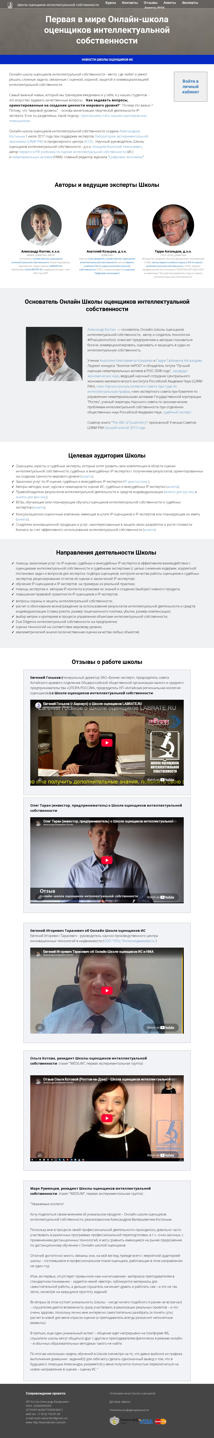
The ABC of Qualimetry (129, 422)
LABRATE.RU (55, 266)
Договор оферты (120, 1401)
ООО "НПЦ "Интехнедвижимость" (130, 941)
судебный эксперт (177, 412)
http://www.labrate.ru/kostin (49, 1422)
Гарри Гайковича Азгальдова (179, 360)
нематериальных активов (32, 157)
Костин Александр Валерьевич (50, 1401)
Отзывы (151, 3)
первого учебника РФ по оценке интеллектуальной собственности (106, 266)
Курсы (111, 3)
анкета (86, 476)
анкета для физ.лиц (31, 497)
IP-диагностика (135, 481)
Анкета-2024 (154, 8)
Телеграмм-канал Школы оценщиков (132, 1393)
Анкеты (170, 3)
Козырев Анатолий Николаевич (117, 146)
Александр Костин (101, 329)
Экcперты (190, 3)
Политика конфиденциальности (129, 1410)
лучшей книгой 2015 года (125, 427)
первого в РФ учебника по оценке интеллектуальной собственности (72, 152)
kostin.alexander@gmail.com (51, 1418)
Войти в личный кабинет (190, 86)
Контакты (130, 3)
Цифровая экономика (126, 157)
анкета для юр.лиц (179, 492)
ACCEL (89, 141)
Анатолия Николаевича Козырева (126, 360)
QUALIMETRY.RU (34, 269)
